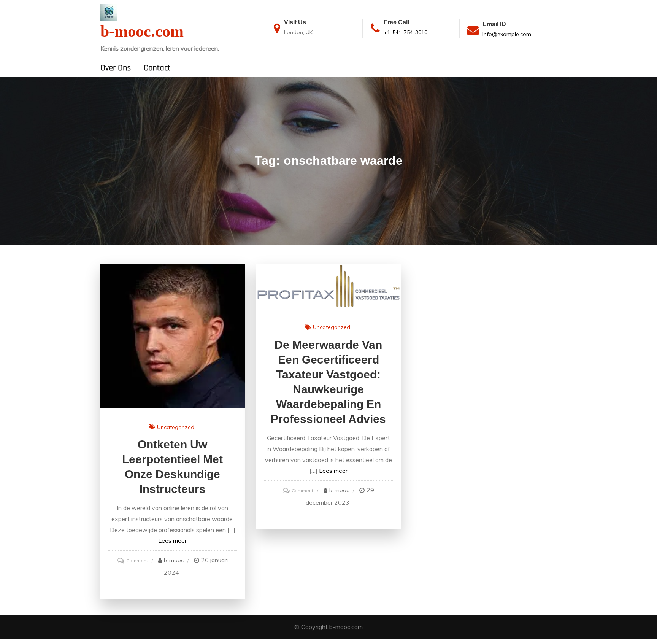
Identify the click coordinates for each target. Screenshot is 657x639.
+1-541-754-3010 (405, 32)
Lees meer (172, 540)
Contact (157, 68)
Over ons (115, 68)
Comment (137, 560)
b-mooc (174, 560)
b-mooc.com (142, 31)
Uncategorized (175, 427)
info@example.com (506, 34)
